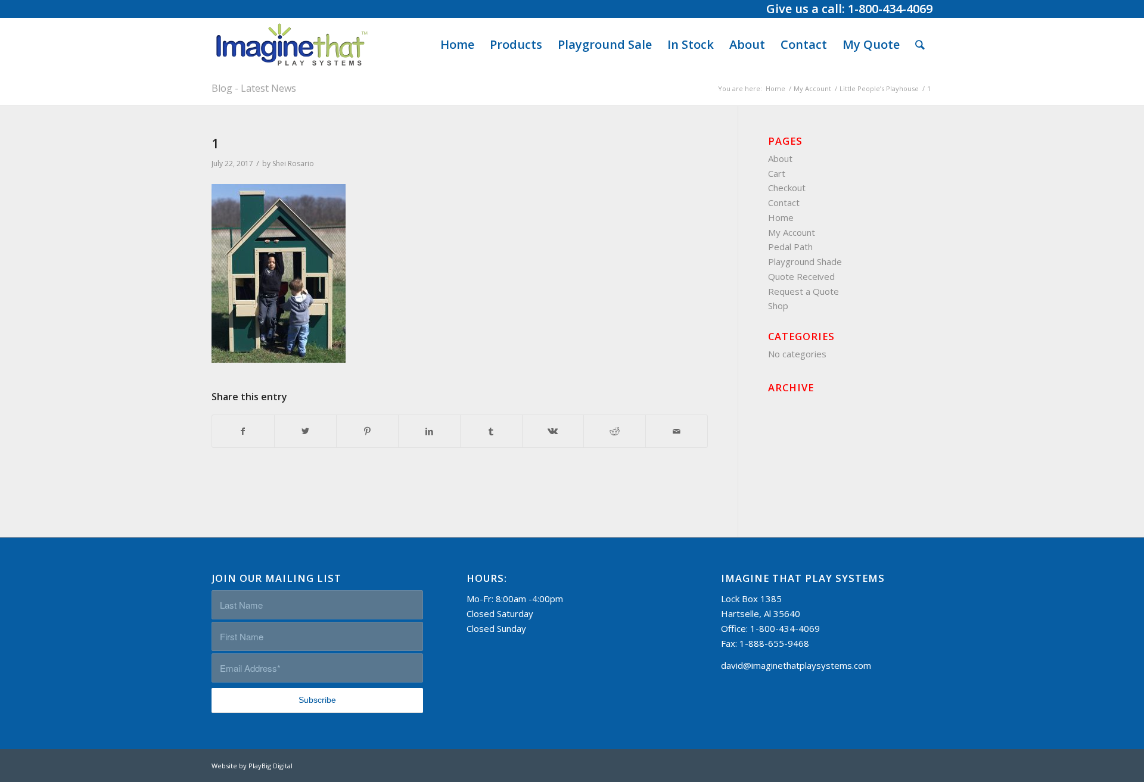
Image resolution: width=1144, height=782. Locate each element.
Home (781, 217)
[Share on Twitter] (305, 431)
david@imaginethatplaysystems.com (796, 665)
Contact (784, 202)
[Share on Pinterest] (367, 431)
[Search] (919, 44)
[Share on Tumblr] (491, 431)
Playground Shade (805, 261)
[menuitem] (457, 44)
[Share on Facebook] (243, 431)
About (780, 158)
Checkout (787, 188)
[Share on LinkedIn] (429, 431)
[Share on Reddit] (614, 431)
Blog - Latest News (254, 88)
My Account (791, 232)
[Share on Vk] (553, 431)
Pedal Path (790, 247)
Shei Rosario (293, 163)
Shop (778, 305)
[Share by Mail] (676, 431)
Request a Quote (803, 291)
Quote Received (801, 276)
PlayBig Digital (270, 765)
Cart (776, 173)
